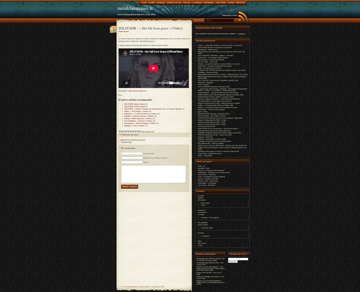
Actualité (151, 2)
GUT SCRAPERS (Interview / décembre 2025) (214, 87)
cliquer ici (242, 33)
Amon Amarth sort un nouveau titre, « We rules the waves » (218, 128)
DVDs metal (205, 203)
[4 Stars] (126, 131)
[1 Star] (120, 131)
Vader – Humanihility (205, 155)
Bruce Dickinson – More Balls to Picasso (212, 116)
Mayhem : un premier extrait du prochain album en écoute (217, 107)
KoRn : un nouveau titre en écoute (209, 68)
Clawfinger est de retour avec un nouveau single (214, 141)
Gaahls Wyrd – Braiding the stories (210, 153)
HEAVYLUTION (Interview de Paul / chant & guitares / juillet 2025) (220, 118)
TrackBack (126, 142)
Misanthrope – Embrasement (208, 49)
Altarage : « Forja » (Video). (134, 126)
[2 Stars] (122, 131)
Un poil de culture (207, 228)
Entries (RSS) (144, 286)
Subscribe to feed (229, 15)
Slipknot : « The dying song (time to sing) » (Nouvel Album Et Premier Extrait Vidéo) (211, 268)
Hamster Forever (202, 267)
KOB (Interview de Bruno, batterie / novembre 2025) (215, 97)
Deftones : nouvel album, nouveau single (212, 139)
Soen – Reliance (203, 84)
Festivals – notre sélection (210, 217)
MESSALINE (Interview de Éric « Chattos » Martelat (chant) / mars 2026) (223, 74)
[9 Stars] (138, 131)
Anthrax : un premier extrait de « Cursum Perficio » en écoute (219, 64)
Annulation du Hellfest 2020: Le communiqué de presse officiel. (210, 282)
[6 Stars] (131, 131)
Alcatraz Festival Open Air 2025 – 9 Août (211, 122)
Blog (199, 241)
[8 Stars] (135, 131)
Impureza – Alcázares (205, 137)
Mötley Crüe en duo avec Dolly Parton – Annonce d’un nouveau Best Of (222, 145)
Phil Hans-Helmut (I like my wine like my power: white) (211, 259)
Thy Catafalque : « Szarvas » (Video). (138, 121)
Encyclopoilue (209, 2)
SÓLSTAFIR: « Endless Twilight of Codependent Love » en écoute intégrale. (153, 109)
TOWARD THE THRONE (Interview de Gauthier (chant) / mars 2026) (222, 70)
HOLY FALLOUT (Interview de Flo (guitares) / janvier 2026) (218, 80)
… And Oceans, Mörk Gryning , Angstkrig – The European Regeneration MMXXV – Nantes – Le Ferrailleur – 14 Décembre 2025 (222, 89)
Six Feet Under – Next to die (207, 62)
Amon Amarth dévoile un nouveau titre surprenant (215, 47)
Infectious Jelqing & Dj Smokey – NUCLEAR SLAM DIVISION (219, 99)
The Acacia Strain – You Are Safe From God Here (215, 101)
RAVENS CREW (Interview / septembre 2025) (213, 114)
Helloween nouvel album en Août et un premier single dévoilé (218, 151)
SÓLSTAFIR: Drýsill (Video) (134, 107)
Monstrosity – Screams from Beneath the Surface (215, 66)
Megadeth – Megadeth (205, 82)
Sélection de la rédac (174, 2)
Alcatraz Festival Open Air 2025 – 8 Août (211, 124)
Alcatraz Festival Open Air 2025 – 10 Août (212, 120)
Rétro (203, 205)
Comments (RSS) (158, 286)
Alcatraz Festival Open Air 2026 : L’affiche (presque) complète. (219, 103)
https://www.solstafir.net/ (137, 91)
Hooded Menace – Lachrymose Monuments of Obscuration (218, 92)
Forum (200, 245)
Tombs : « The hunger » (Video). (136, 111)
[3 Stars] (124, 131)
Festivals (201, 214)
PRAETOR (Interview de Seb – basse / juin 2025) (215, 135)
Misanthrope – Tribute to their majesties (211, 109)
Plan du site (240, 2)
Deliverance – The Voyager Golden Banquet (213, 57)
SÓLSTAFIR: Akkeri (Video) (134, 104)
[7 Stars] (133, 131)
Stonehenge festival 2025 (206, 126)
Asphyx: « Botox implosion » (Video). (138, 119)
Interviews (187, 2)
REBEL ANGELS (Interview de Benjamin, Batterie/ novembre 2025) (220, 95)
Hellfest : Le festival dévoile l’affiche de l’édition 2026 (215, 105)
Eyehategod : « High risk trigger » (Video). (140, 123)
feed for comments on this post (133, 140)
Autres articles (220, 2)
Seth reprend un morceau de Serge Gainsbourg (214, 130)
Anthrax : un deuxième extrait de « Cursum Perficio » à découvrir (220, 45)
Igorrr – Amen (202, 111)
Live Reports (197, 2)
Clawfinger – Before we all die (208, 72)
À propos (231, 2)
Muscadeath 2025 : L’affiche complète (211, 143)
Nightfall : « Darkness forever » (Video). (139, 116)
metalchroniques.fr (135, 8)
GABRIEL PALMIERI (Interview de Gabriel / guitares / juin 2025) (219, 133)
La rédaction (205, 236)
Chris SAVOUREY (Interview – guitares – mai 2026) (215, 55)
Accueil (143, 2)
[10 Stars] (140, 131)
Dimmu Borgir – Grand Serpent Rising (211, 60)
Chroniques (161, 2)
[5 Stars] (129, 131)
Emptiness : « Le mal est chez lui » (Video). (140, 114)
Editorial (200, 198)
